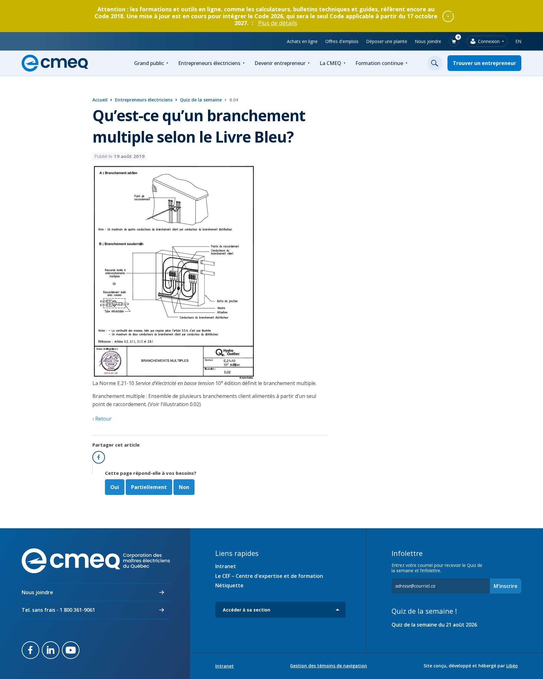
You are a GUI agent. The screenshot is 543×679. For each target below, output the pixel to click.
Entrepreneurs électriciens (209, 63)
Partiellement (149, 487)
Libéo (512, 666)
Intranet (225, 566)
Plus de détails (277, 23)
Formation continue (379, 63)
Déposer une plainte (386, 41)
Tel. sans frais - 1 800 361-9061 (58, 609)
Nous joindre (428, 41)
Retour (103, 418)
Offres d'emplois (342, 41)
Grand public (149, 63)
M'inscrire (506, 586)
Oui (114, 487)
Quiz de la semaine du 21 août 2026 (434, 624)
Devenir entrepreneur (280, 63)
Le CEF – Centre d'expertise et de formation (269, 576)
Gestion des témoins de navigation (328, 666)
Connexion (489, 41)
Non (184, 487)
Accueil (99, 100)
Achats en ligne (302, 41)
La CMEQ (330, 63)
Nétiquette (229, 585)
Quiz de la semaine (201, 100)
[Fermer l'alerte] (448, 16)
